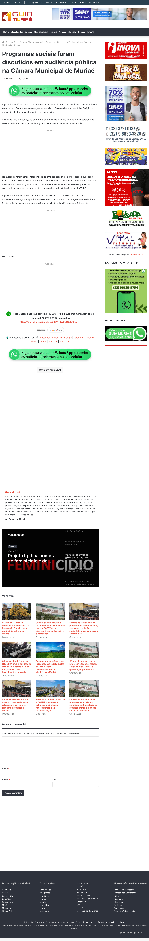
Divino (5, 893)
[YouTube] (17, 519)
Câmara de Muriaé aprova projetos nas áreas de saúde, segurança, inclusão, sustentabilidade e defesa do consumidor (83, 628)
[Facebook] (10, 519)
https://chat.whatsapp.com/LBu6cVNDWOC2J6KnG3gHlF (50, 322)
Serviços (72, 32)
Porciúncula (119, 908)
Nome (5, 768)
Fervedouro (7, 902)
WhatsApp (65, 341)
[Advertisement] (50, 153)
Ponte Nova (82, 889)
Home (6, 32)
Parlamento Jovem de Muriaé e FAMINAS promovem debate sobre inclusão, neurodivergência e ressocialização (50, 705)
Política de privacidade (108, 922)
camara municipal (51, 369)
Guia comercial (41, 32)
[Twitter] (14, 519)
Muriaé (5, 911)
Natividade (119, 905)
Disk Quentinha (79, 2)
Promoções (94, 2)
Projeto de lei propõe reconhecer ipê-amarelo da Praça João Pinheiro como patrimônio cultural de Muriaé (15, 628)
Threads (89, 337)
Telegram (78, 337)
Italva (116, 896)
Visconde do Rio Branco (87, 911)
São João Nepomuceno (87, 898)
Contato (17, 2)
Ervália (42, 908)
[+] (10, 911)
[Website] (7, 519)
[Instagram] (21, 519)
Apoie (122, 922)
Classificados (17, 32)
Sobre (78, 922)
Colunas (28, 32)
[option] (50, 558)
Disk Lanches (51, 2)
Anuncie (7, 2)
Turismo (90, 32)
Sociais (81, 32)
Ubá (78, 905)
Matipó (80, 886)
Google (68, 337)
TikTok (34, 341)
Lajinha (42, 899)
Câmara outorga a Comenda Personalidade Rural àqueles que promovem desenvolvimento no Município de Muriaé (50, 666)
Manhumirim (82, 883)
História (53, 32)
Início (6, 42)
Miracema (118, 902)
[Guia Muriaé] (17, 16)
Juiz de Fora (44, 896)
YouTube (53, 341)
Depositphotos (136, 254)
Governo (24, 42)
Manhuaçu (44, 911)
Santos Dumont (84, 895)
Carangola (6, 890)
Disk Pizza (64, 2)
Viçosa (80, 908)
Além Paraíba (45, 890)
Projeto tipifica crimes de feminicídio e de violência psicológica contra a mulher (31, 558)
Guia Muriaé (9, 79)
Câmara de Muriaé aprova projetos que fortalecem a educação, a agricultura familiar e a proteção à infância (15, 705)
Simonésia (81, 901)
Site (54, 779)
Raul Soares (82, 892)
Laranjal (42, 902)
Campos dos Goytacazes (125, 893)
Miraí (4, 905)
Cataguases (44, 893)
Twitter (43, 341)
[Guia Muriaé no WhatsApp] (50, 90)
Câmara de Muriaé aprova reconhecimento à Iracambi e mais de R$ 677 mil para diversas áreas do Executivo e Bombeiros (50, 628)
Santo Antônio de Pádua (125, 911)
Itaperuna (118, 899)
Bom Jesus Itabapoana (124, 890)
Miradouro (6, 908)
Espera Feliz (7, 896)
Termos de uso (89, 922)
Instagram (57, 337)
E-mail (6, 779)
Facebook (45, 337)
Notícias (62, 32)
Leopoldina (44, 905)
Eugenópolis (7, 899)
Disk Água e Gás (35, 2)
